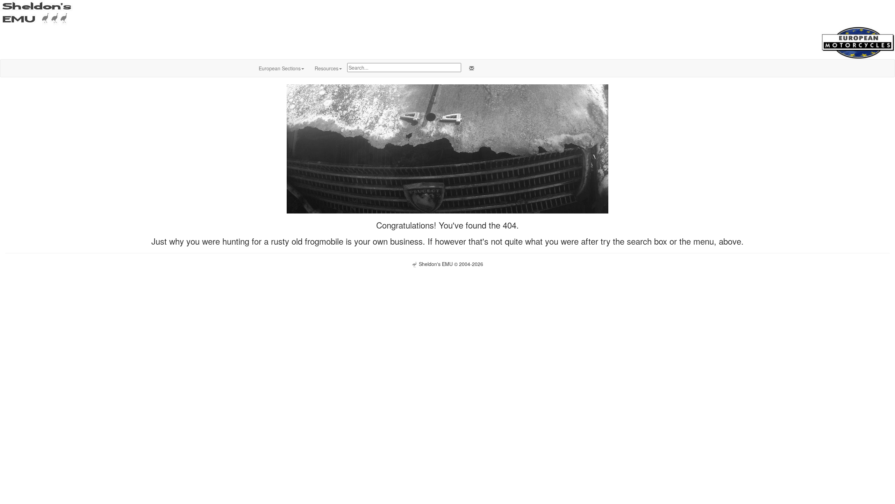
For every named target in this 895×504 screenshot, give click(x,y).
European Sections (280, 68)
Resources (326, 68)
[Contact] (470, 68)
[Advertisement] (447, 316)
